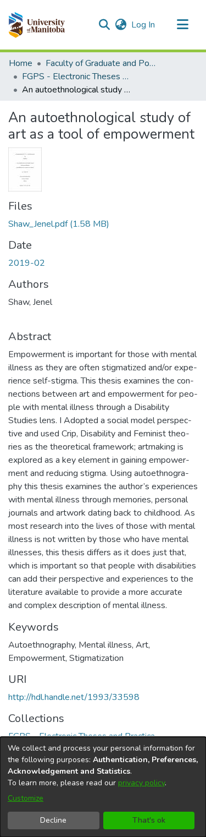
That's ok (148, 820)
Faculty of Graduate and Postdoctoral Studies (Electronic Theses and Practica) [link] (100, 63)
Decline (53, 820)
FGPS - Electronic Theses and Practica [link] (77, 76)
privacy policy (141, 783)
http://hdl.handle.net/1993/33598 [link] (74, 697)
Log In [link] (143, 25)
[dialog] (103, 787)
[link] (58, 224)
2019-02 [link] (26, 263)
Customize (25, 798)
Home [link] (20, 63)
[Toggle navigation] (182, 24)
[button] (36, 25)
